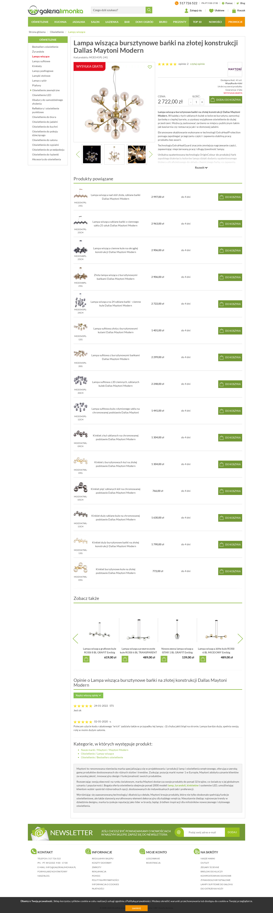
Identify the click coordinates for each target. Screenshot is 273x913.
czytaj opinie (197, 63)
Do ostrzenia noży (212, 888)
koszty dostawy (102, 862)
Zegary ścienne (210, 867)
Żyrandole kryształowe (215, 880)
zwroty (96, 867)
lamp (171, 785)
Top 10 (197, 21)
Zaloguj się (195, 10)
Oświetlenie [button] (39, 21)
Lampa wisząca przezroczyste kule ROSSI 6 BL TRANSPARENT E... (138, 652)
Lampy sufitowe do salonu (217, 884)
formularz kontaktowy (52, 871)
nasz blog (44, 875)
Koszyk (241, 10)
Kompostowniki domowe (216, 875)
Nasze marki (88, 749)
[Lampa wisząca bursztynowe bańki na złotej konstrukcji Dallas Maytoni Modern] (92, 154)
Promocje (235, 21)
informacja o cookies (105, 884)
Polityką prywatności (138, 901)
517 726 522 (54, 858)
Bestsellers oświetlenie (110, 757)
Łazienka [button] (111, 21)
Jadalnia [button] (78, 21)
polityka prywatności (105, 880)
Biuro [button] (163, 21)
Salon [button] (95, 21)
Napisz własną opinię (87, 695)
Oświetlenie (57, 31)
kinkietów (193, 785)
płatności (98, 888)
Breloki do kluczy (212, 871)
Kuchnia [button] (60, 21)
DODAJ (232, 832)
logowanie (153, 858)
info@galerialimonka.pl (61, 867)
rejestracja (153, 862)
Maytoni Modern (118, 749)
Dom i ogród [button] (144, 21)
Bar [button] (127, 21)
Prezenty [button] (179, 21)
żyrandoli (180, 785)
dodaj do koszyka (228, 99)
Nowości (215, 21)
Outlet (205, 862)
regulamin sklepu (102, 858)
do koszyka (233, 197)
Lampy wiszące (76, 31)
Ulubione (219, 10)
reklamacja (99, 871)
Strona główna (37, 31)
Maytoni (102, 749)
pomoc (96, 875)
